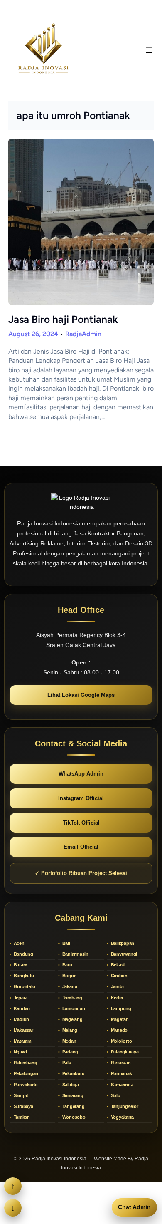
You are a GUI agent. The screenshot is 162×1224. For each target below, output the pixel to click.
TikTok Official (81, 823)
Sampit (20, 1095)
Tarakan (21, 1117)
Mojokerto (121, 1040)
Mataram (22, 1040)
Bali (65, 943)
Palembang (24, 1062)
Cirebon (119, 975)
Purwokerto (25, 1084)
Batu (66, 964)
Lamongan (73, 1008)
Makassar (22, 1030)
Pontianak (121, 1073)
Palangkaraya (124, 1051)
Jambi (117, 986)
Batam (19, 964)
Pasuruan (120, 1062)
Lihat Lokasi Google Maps (81, 695)
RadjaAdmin (83, 334)
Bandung (22, 953)
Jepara (19, 997)
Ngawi (19, 1051)
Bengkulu (23, 975)
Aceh (18, 943)
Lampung (120, 1008)
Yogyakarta (122, 1117)
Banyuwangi (123, 953)
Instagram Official (81, 798)
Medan (68, 1040)
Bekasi (117, 964)
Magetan (119, 1019)
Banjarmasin (74, 953)
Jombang (71, 997)
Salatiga (70, 1084)
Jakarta (69, 986)
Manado (119, 1030)
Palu (66, 1062)
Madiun (20, 1019)
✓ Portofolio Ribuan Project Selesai (81, 873)
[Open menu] (149, 50)
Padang (69, 1051)
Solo (115, 1095)
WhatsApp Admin (81, 774)
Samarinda (121, 1084)
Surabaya (22, 1106)
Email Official (81, 847)
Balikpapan (122, 943)
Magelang (72, 1019)
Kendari (21, 1008)
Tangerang (73, 1106)
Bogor (68, 975)
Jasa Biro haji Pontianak (63, 319)
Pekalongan (25, 1073)
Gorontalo (23, 986)
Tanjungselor (124, 1106)
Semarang (72, 1095)
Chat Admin (134, 1207)
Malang (69, 1030)
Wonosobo (73, 1117)
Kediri (116, 997)
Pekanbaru (73, 1073)
